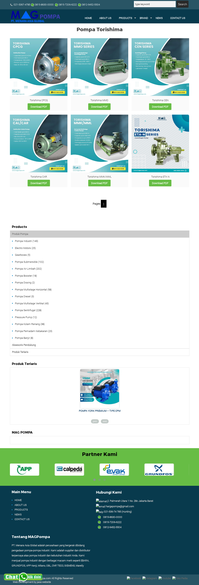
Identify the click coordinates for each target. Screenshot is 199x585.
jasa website (44, 582)
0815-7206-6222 (111, 522)
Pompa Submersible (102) (29, 262)
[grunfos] (159, 474)
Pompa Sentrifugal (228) (28, 310)
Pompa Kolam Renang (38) (30, 324)
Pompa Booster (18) (26, 275)
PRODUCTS (125, 18)
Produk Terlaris (20, 352)
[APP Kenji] (24, 474)
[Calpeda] (69, 474)
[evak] (114, 474)
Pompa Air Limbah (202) (28, 268)
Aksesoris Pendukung (24, 345)
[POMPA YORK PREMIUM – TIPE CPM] (99, 407)
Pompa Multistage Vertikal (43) (32, 303)
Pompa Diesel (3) (24, 296)
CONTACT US (177, 18)
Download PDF (39, 106)
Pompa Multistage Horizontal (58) (33, 289)
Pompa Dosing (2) (25, 282)
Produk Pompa (20, 234)
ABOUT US (105, 18)
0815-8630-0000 (111, 517)
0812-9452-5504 (111, 527)
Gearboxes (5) (22, 255)
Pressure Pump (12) (26, 317)
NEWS (159, 18)
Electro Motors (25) (25, 248)
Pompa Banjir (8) (24, 338)
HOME (88, 18)
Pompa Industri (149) (26, 241)
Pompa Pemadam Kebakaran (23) (33, 331)
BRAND (144, 18)
